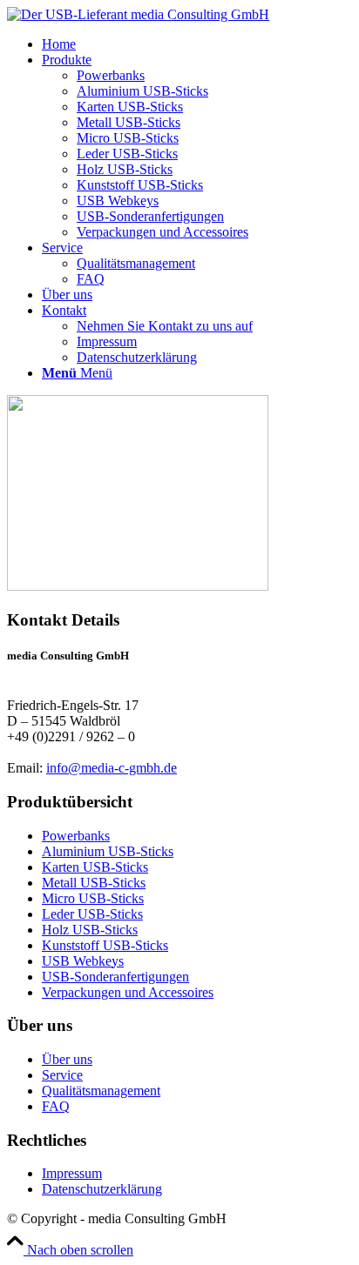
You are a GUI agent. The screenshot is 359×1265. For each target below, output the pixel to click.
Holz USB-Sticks (90, 929)
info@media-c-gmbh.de (111, 767)
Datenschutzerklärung (102, 1188)
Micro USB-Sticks (93, 898)
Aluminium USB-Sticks (107, 851)
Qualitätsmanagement (101, 1090)
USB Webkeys (83, 961)
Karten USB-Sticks (95, 867)
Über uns (67, 1059)
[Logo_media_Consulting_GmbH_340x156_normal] (138, 14)
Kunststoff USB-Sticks (105, 945)
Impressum (72, 1173)
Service (62, 1075)
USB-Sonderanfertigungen (115, 976)
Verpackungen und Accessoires (127, 992)
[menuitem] (197, 44)
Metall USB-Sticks (94, 882)
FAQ (56, 1106)
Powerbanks (76, 835)
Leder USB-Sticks (92, 914)
